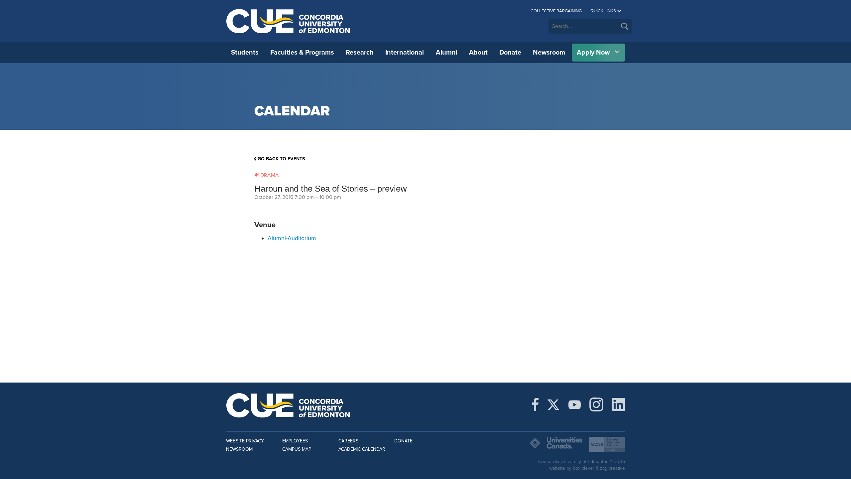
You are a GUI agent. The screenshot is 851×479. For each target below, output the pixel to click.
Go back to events (281, 159)
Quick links (603, 11)
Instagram (596, 404)
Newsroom (549, 53)
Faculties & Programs (302, 53)
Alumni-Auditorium (292, 238)
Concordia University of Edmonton (288, 21)
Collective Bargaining (556, 11)
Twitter (553, 404)
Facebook (535, 404)
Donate (510, 53)
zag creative (612, 468)
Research (360, 53)
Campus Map (296, 449)
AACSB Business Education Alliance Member (607, 444)
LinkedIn (618, 404)
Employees (295, 441)
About (478, 53)
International (404, 53)
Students (245, 53)
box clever (583, 468)
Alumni (446, 53)
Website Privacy (245, 441)
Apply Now (593, 53)
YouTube (574, 404)
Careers (348, 441)
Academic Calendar (361, 449)
